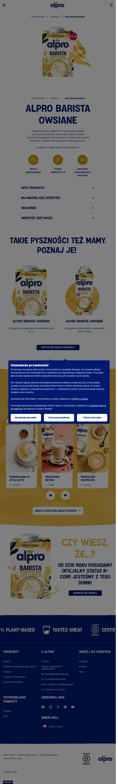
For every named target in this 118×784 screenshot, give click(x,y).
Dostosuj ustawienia (59, 417)
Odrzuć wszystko (92, 417)
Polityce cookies (80, 398)
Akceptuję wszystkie (26, 417)
